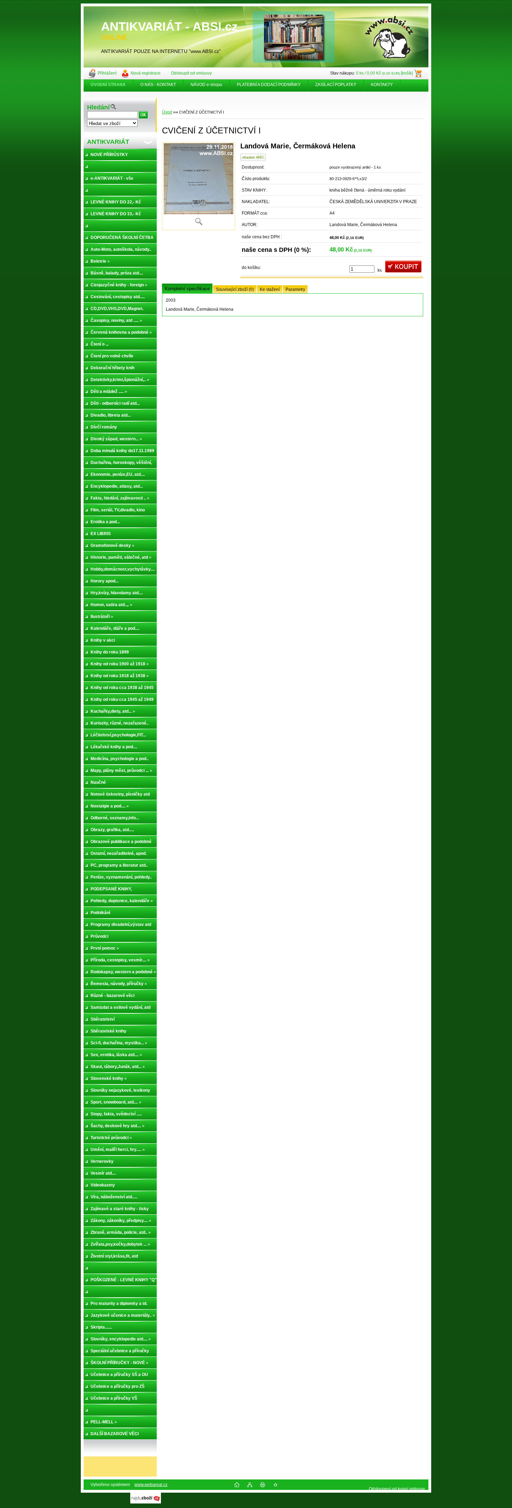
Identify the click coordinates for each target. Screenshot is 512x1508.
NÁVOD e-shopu (206, 84)
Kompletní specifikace (187, 288)
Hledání (98, 107)
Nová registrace (146, 73)
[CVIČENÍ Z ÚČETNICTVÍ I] (198, 186)
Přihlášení (107, 73)
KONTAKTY (382, 84)
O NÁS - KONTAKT (158, 84)
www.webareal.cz (151, 1484)
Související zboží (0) (235, 289)
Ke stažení (270, 289)
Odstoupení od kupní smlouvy (397, 1488)
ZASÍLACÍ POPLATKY (335, 84)
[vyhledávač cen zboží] (145, 1502)
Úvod (167, 112)
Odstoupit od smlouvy (191, 73)
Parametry (295, 289)
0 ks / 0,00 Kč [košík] (384, 73)
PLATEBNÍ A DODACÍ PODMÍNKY (269, 84)
